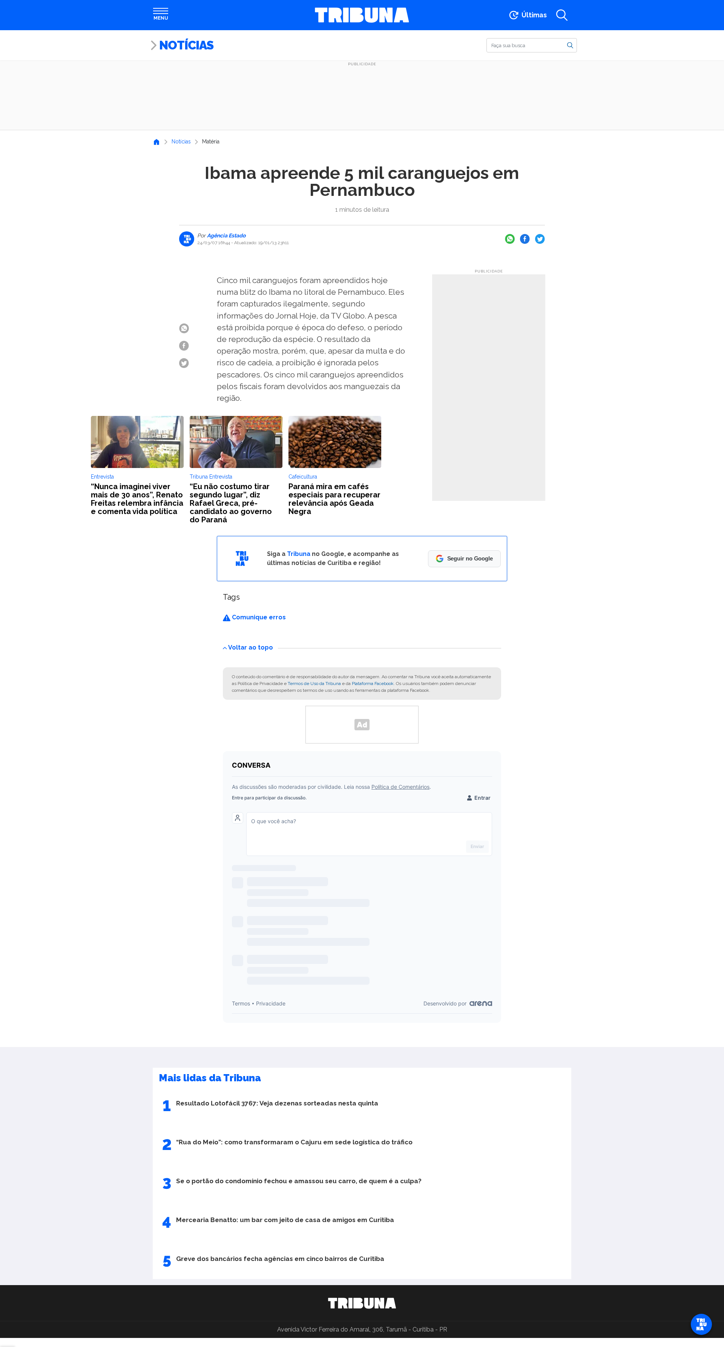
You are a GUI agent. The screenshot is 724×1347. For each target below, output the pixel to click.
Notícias (186, 45)
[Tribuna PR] (362, 1303)
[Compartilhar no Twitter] (540, 239)
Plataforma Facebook (373, 683)
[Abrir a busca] (562, 15)
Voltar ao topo (250, 647)
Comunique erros (258, 617)
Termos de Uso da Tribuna (314, 683)
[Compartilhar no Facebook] (525, 239)
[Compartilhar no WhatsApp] (510, 239)
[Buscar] (570, 45)
